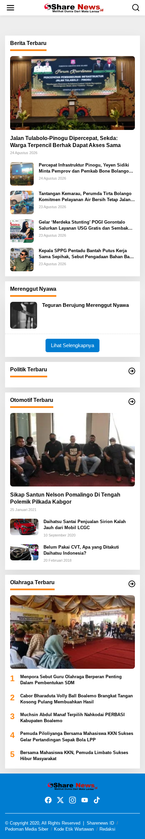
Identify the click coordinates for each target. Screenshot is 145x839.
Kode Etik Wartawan (74, 829)
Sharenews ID (100, 823)
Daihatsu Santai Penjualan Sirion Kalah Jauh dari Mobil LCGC (85, 524)
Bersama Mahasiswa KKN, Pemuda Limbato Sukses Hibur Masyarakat (74, 755)
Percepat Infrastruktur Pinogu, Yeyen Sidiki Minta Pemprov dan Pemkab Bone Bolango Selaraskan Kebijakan (84, 168)
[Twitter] (60, 800)
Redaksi (107, 829)
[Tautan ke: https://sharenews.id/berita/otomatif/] (132, 402)
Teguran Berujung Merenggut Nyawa (85, 305)
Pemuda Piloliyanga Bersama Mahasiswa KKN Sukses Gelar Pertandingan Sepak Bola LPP (76, 736)
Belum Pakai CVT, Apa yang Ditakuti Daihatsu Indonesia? (81, 550)
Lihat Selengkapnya (72, 345)
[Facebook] (48, 800)
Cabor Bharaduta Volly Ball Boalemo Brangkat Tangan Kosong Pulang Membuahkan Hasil (76, 698)
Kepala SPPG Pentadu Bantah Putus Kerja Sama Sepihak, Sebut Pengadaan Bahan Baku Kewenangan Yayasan (87, 254)
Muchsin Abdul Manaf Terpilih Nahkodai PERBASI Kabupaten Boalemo (72, 717)
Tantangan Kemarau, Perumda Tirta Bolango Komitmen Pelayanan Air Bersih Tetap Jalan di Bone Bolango (85, 197)
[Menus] (10, 7)
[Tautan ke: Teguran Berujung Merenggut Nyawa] (23, 314)
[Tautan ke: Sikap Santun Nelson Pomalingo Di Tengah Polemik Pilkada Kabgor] (72, 450)
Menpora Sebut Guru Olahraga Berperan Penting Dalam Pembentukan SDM (71, 679)
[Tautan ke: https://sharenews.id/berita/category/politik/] (132, 371)
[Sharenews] (74, 7)
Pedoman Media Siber (26, 829)
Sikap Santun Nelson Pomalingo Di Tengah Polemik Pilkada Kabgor (65, 498)
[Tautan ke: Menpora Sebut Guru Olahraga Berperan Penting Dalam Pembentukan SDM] (72, 632)
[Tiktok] (96, 800)
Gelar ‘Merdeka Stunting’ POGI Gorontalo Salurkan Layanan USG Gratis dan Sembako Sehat (85, 225)
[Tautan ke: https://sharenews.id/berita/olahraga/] (132, 584)
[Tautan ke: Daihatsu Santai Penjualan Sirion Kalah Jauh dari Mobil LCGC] (24, 526)
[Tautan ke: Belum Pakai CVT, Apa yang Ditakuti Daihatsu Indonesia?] (24, 552)
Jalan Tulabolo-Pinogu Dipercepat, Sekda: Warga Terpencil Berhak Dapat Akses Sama (65, 141)
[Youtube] (84, 800)
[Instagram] (72, 800)
